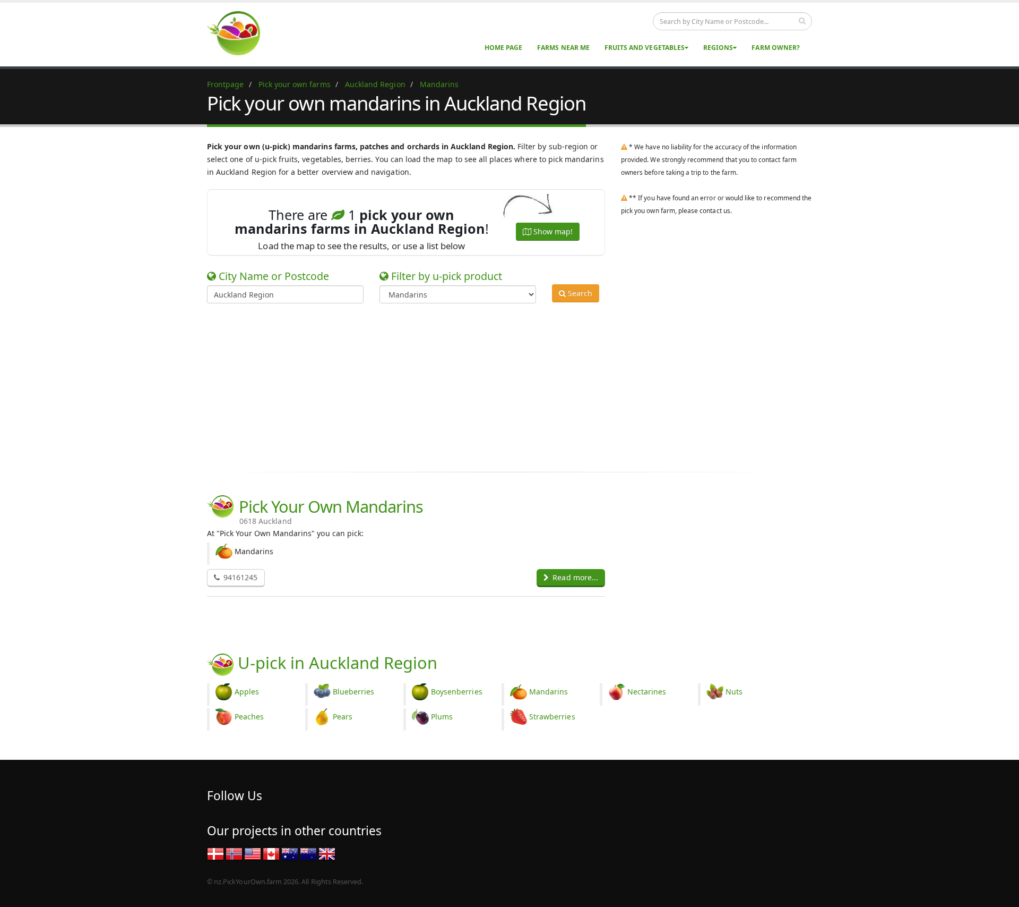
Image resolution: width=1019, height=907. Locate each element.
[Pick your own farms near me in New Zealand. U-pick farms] (240, 33)
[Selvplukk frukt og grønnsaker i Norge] (234, 853)
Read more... (574, 577)
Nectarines (647, 691)
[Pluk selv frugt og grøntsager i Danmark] (215, 853)
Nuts (734, 691)
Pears (342, 716)
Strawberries (552, 716)
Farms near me (563, 47)
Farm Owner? (776, 47)
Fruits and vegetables (645, 47)
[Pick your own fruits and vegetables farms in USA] (252, 853)
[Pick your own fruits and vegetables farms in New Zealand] (308, 853)
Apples (247, 691)
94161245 (239, 577)
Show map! (552, 231)
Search (579, 293)
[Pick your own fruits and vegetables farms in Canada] (271, 853)
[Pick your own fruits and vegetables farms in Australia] (289, 853)
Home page (503, 47)
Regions (718, 47)
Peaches (249, 716)
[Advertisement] (501, 385)
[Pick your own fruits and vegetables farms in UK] (326, 853)
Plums (442, 716)
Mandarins (548, 691)
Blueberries (354, 691)
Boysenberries (456, 691)
